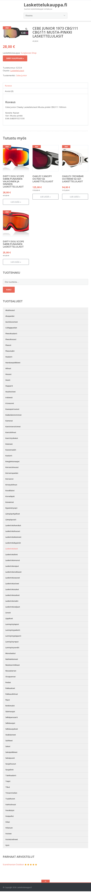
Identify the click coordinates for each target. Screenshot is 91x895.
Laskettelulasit (17, 70)
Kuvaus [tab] (8, 85)
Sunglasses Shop (28, 53)
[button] (26, 28)
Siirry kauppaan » (15, 58)
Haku (8, 289)
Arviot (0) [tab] (9, 91)
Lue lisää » (16, 202)
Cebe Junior (21, 75)
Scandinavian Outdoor (13, 864)
